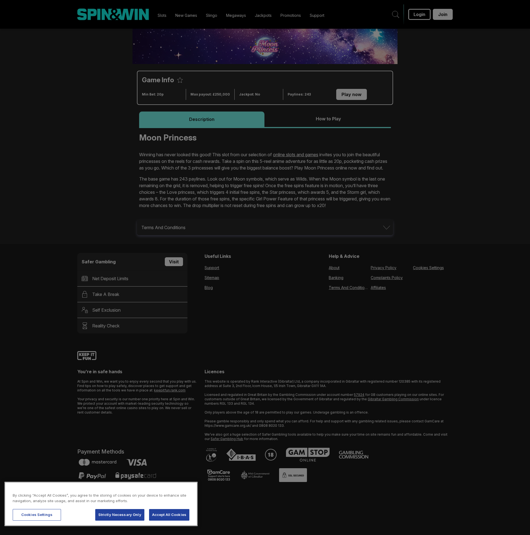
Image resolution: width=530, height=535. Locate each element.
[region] (101, 504)
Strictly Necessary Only (119, 514)
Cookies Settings (36, 514)
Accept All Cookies (169, 514)
